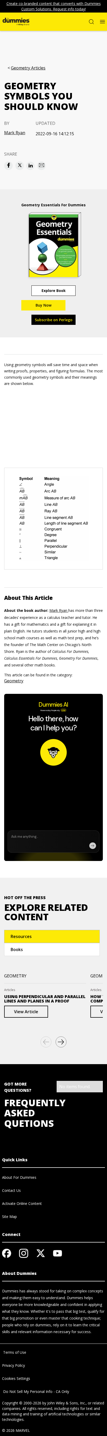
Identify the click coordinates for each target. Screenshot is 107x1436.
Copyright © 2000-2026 (21, 1402)
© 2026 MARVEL (16, 1430)
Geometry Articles (28, 68)
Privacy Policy (13, 1365)
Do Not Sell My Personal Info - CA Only (35, 1391)
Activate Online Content (22, 1203)
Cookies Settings (16, 1378)
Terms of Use (14, 1352)
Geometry (13, 681)
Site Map (9, 1216)
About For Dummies (19, 1177)
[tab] (52, 936)
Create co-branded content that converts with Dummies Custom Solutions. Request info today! (53, 6)
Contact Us (11, 1190)
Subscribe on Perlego (53, 319)
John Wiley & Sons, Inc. (66, 1402)
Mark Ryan (14, 133)
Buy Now (43, 305)
